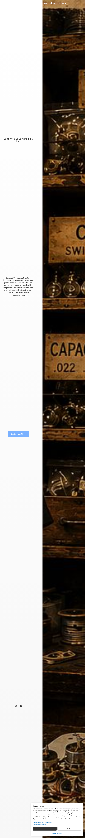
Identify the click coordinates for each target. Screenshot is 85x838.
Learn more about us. (40, 824)
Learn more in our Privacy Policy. (43, 822)
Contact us (62, 3)
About (52, 3)
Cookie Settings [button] (57, 833)
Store (44, 3)
